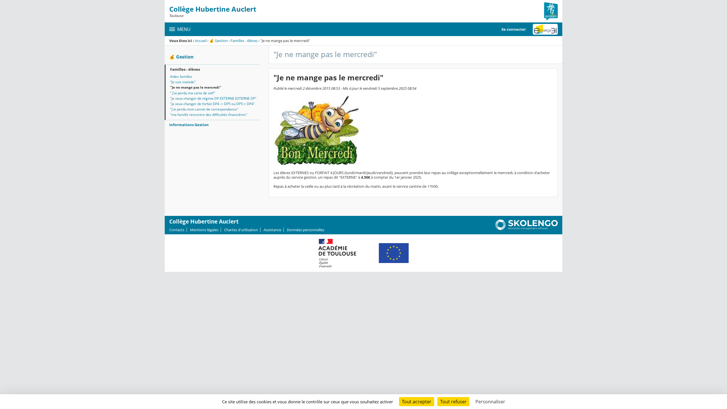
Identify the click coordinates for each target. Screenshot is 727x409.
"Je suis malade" (183, 82)
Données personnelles (305, 230)
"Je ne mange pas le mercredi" (195, 87)
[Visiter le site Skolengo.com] (526, 228)
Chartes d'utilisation (241, 230)
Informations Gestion (189, 124)
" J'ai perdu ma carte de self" (192, 93)
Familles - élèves (244, 40)
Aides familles (181, 76)
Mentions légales (204, 230)
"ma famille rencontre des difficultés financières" (208, 114)
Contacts (176, 230)
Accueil (200, 40)
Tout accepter (416, 401)
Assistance (272, 230)
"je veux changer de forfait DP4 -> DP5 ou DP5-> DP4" (212, 103)
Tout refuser (453, 401)
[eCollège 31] (545, 29)
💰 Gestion (218, 40)
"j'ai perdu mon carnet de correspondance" (204, 109)
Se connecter (514, 29)
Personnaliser (490, 401)
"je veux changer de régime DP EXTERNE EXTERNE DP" (213, 98)
